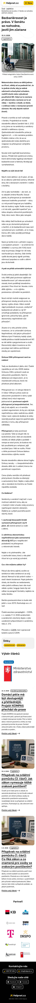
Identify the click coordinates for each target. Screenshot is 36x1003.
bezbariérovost (10, 645)
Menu (30, 3)
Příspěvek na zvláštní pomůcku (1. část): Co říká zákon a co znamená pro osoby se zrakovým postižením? (17, 859)
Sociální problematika (18, 691)
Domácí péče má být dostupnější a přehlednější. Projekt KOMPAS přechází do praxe (14, 702)
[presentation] (18, 673)
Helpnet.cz (12, 3)
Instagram (18, 987)
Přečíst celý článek (9, 733)
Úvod (3, 8)
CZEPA (13, 630)
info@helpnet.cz (26, 971)
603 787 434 (10, 971)
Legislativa (9, 8)
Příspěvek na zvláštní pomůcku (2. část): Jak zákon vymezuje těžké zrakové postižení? (17, 780)
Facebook (13, 982)
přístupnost (21, 645)
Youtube (25, 982)
